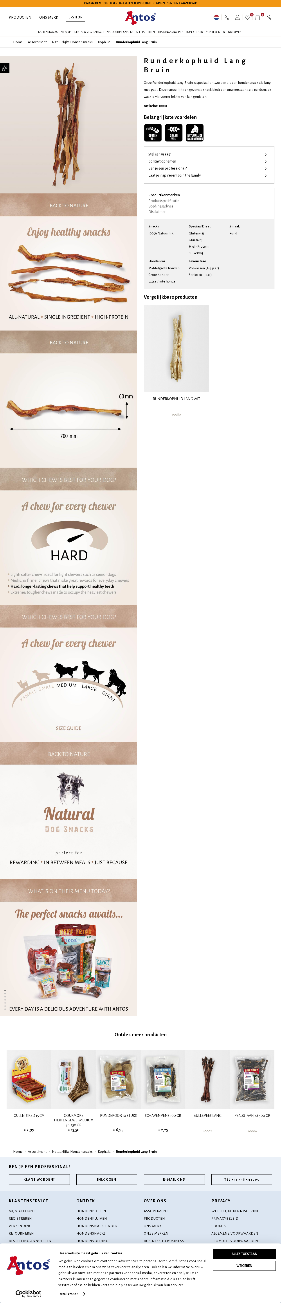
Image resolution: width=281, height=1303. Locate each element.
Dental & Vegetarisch (89, 32)
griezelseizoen (167, 3)
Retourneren (21, 1233)
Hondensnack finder (96, 1226)
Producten (20, 18)
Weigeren (244, 1265)
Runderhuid (194, 32)
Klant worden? (39, 1179)
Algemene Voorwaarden (234, 1233)
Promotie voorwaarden (234, 1241)
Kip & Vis (66, 32)
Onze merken (156, 1233)
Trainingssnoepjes (170, 32)
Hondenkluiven (91, 1218)
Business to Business (164, 1241)
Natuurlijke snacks (120, 32)
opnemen (162, 162)
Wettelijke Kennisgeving (235, 1211)
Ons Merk (48, 18)
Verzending (20, 1226)
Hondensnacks (91, 1233)
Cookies (218, 1226)
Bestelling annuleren (30, 1241)
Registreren (20, 1218)
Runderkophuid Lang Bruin (136, 42)
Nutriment (235, 32)
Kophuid (104, 42)
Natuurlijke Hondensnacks (72, 42)
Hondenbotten (91, 1211)
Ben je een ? (167, 169)
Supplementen (215, 32)
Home (18, 42)
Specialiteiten (145, 32)
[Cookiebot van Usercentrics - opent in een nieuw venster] (28, 1294)
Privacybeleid (224, 1218)
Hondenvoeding (92, 1241)
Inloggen (106, 1179)
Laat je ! (174, 176)
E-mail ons (174, 1179)
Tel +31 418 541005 (241, 1179)
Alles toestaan (244, 1254)
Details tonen (68, 1294)
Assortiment (37, 42)
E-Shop (75, 17)
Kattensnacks (48, 32)
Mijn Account (22, 1211)
